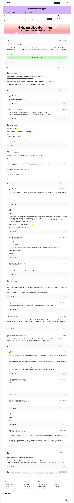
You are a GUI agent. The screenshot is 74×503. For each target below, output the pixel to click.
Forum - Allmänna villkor (42, 484)
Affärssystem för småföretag (10, 488)
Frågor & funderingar (18, 12)
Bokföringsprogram (8, 484)
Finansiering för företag (9, 490)
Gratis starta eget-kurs (26, 486)
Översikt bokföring (7, 12)
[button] (67, 41)
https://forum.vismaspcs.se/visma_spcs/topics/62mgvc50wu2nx (20, 78)
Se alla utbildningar (25, 490)
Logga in (63, 2)
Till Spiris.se (57, 486)
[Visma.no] (9, 3)
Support (56, 484)
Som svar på (16, 96)
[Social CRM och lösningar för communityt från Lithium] (67, 500)
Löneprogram (7, 486)
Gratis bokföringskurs (25, 484)
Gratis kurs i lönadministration (27, 488)
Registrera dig (57, 2)
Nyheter (36, 12)
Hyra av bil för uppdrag (37, 155)
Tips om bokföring (29, 12)
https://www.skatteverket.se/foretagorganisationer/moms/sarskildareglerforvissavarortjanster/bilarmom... (30, 114)
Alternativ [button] (50, 20)
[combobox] (17, 20)
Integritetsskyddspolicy (42, 486)
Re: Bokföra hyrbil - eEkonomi (10, 15)
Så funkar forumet (41, 488)
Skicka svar (63, 472)
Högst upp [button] (6, 499)
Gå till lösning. (39, 57)
